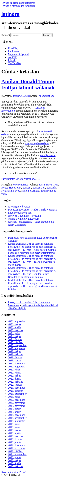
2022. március (15, 381)
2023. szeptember (17, 345)
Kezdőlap (13, 48)
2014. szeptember (17, 454)
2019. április (14, 411)
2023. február (15, 357)
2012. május (14, 460)
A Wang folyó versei (19, 206)
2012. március (15, 466)
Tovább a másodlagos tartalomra (18, 5)
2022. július (14, 369)
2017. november (16, 448)
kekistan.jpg (38, 187)
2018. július (14, 424)
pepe (17, 190)
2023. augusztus (16, 348)
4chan (41, 184)
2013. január (14, 457)
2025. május (14, 324)
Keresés (5, 34)
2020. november (16, 402)
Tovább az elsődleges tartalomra (18, 2)
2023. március (15, 354)
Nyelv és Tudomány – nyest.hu (24, 215)
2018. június (14, 427)
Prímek (12, 60)
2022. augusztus (16, 366)
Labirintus (13, 51)
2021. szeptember (17, 393)
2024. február (15, 339)
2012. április (14, 463)
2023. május (14, 351)
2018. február (15, 439)
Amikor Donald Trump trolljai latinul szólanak (27, 84)
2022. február (15, 384)
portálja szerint (48, 155)
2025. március (15, 330)
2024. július (14, 333)
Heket (4, 187)
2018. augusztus (16, 421)
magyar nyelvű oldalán (37, 143)
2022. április (14, 378)
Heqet (12, 187)
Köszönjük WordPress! (13, 472)
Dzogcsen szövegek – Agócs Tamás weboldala (32, 209)
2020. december (16, 399)
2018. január (14, 442)
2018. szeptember (17, 418)
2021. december (16, 387)
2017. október (15, 451)
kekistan (26, 187)
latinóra (10, 14)
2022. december (16, 363)
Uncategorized (20, 184)
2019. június (14, 408)
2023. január (14, 360)
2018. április (14, 433)
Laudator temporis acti (20, 212)
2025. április (14, 327)
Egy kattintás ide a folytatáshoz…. (21, 178)
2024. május (14, 336)
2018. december (16, 414)
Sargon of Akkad (30, 190)
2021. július (14, 396)
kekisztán (51, 187)
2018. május (14, 430)
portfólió (12, 57)
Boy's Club (52, 184)
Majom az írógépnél (18, 54)
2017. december (16, 445)
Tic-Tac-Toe (14, 63)
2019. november (16, 405)
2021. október (15, 390)
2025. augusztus (16, 321)
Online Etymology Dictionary (23, 218)
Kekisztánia (7, 190)
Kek (19, 187)
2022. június (14, 372)
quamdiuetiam (46, 95)
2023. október (15, 342)
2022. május (14, 375)
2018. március (15, 436)
